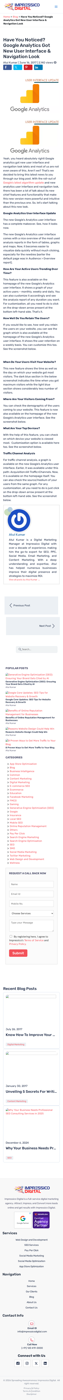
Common (15, 774)
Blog (15, 16)
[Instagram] (27, 1363)
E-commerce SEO (20, 785)
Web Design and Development (27, 859)
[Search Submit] (20, 649)
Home (6, 16)
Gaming (14, 804)
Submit (18, 953)
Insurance (15, 815)
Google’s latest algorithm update (23, 182)
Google (14, 811)
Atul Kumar (10, 62)
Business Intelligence (22, 771)
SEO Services (31, 1245)
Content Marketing (21, 778)
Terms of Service (34, 940)
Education (16, 793)
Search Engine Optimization (26, 840)
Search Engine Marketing (24, 837)
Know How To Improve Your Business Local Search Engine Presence (31, 1035)
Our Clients (31, 1291)
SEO (12, 844)
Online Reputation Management (28, 826)
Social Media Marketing (23, 851)
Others (13, 829)
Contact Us (31, 1307)
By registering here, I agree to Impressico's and (29, 940)
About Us (31, 1302)
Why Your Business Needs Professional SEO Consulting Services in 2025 (31, 1148)
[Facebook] (18, 1363)
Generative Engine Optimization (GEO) (32, 807)
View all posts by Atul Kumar (24, 579)
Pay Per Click (17, 833)
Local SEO (15, 818)
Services (31, 1286)
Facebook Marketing (21, 796)
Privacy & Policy (31, 1388)
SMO (12, 848)
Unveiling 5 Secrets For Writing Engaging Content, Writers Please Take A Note (31, 1091)
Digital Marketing (20, 782)
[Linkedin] (45, 1363)
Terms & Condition (31, 1391)
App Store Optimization (23, 763)
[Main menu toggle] (56, 6)
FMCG (13, 800)
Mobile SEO (16, 822)
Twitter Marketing (20, 855)
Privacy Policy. (17, 944)
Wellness (15, 862)
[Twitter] (36, 1363)
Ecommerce (16, 789)
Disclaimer (32, 1394)
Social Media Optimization (31, 1261)
